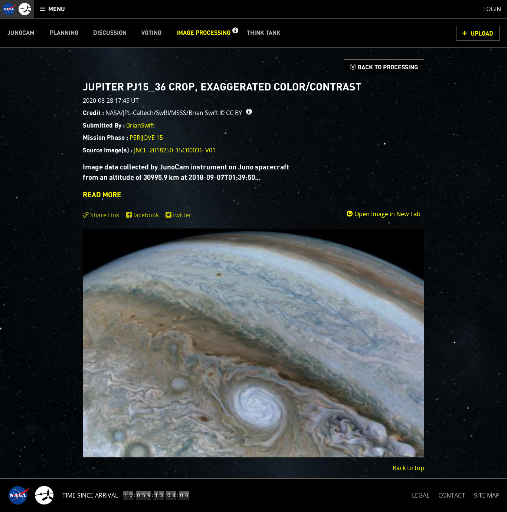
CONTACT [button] (451, 495)
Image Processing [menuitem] (203, 33)
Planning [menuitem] (64, 33)
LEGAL (420, 494)
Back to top (408, 468)
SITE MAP (487, 495)
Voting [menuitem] (151, 33)
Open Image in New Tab (387, 214)
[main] (253, 256)
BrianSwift (140, 125)
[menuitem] (52, 9)
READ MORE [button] (102, 195)
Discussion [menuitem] (110, 33)
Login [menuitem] (492, 9)
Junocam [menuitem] (21, 33)
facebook (146, 215)
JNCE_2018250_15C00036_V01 (175, 150)
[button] (234, 33)
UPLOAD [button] (482, 34)
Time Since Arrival (90, 495)
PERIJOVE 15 (146, 137)
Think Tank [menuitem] (264, 33)
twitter (182, 215)
